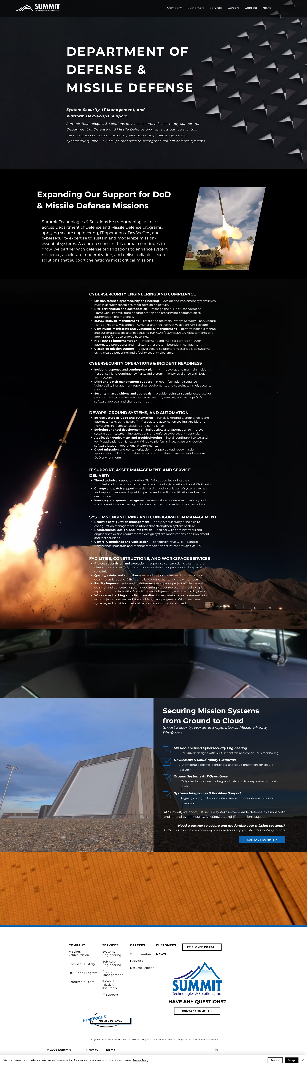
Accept (291, 1060)
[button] (174, 7)
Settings (275, 1060)
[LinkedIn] (216, 1049)
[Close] (303, 1060)
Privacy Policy (140, 1060)
